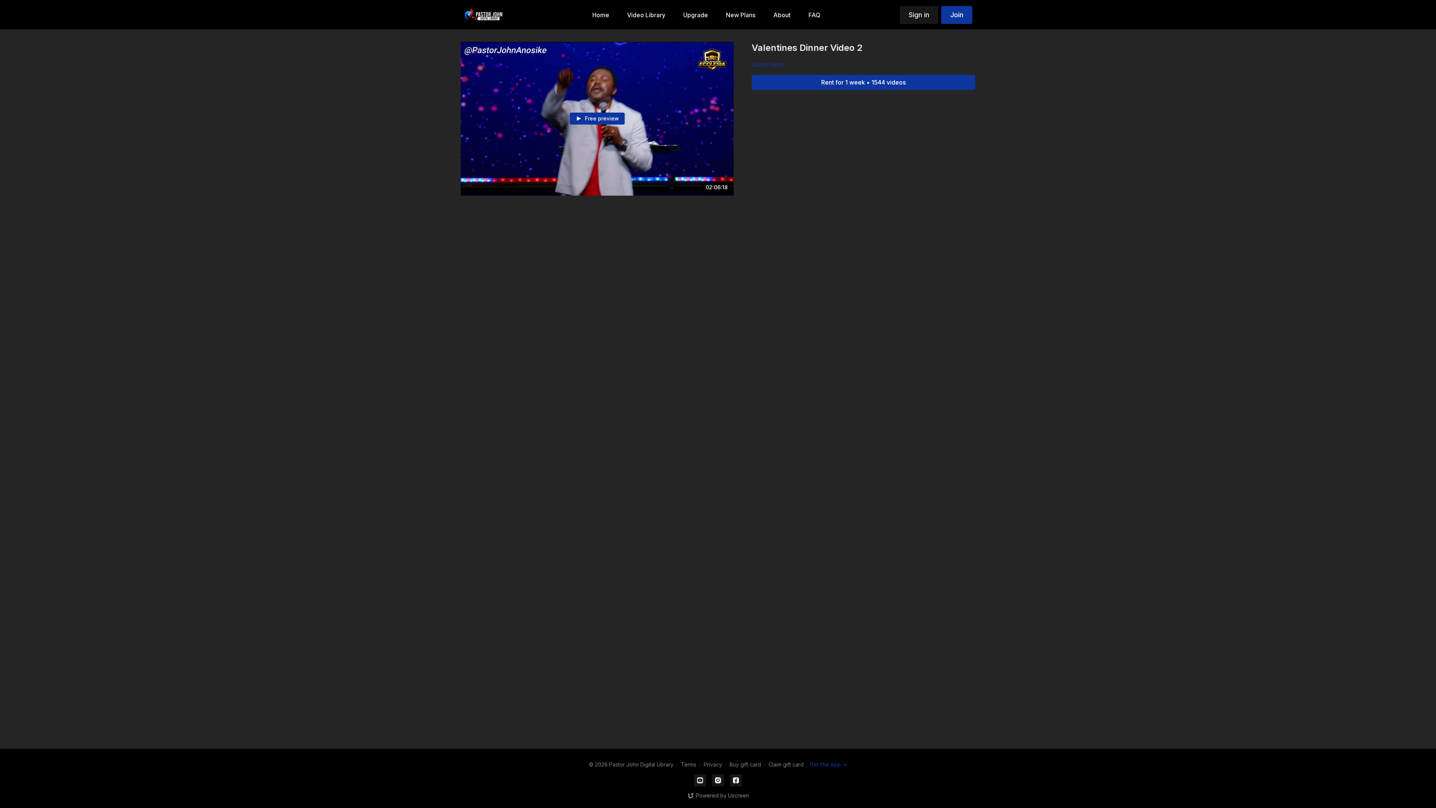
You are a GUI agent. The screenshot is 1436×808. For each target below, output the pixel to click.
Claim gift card (786, 764)
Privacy (713, 764)
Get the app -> (828, 764)
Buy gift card (745, 764)
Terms (688, 764)
